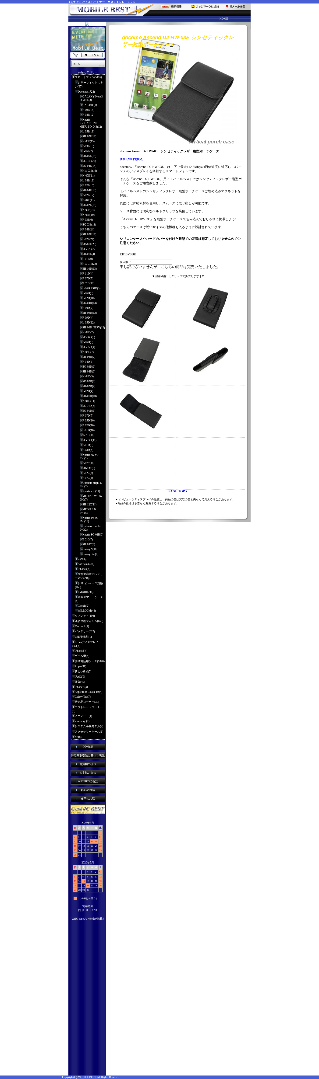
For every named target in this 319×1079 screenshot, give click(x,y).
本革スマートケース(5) (89, 598)
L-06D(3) (87, 293)
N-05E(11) (88, 175)
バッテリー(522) (85, 631)
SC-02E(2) (88, 249)
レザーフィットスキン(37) (89, 84)
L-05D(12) (88, 322)
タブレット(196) (85, 615)
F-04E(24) (88, 229)
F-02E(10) (88, 185)
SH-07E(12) (89, 136)
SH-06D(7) (88, 357)
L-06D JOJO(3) (91, 288)
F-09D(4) (87, 317)
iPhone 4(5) (81, 687)
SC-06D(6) (88, 337)
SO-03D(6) (88, 366)
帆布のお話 (88, 790)
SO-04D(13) (89, 303)
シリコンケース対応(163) (89, 585)
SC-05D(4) (88, 347)
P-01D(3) (87, 445)
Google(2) (83, 605)
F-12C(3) (87, 473)
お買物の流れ (87, 764)
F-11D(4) (87, 273)
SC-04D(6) (88, 405)
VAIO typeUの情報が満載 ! (87, 918)
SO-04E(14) (89, 165)
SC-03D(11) (89, 440)
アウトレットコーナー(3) (87, 709)
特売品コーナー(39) (87, 701)
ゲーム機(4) (82, 656)
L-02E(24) (88, 239)
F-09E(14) (88, 109)
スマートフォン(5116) (88, 77)
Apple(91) (80, 666)
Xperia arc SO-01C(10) (89, 519)
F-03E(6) (87, 219)
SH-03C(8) (88, 544)
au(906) (82, 559)
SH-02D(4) (88, 386)
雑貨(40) (80, 681)
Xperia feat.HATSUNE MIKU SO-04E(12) (91, 123)
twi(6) (78, 736)
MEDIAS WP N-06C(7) (91, 497)
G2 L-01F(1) (89, 105)
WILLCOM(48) (87, 610)
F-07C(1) (87, 478)
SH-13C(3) (88, 468)
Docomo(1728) (86, 91)
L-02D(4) (87, 391)
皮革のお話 (88, 798)
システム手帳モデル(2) (89, 726)
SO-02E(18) (89, 205)
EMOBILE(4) (85, 592)
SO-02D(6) (88, 381)
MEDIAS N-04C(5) (88, 511)
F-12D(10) (88, 298)
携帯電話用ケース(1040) (90, 661)
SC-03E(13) (89, 224)
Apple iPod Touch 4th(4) (88, 691)
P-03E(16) (88, 146)
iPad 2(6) (80, 676)
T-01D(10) (88, 435)
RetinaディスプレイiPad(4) (85, 643)
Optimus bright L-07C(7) (91, 484)
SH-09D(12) (89, 312)
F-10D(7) (87, 308)
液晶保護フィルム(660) (89, 621)
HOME (224, 18)
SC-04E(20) (89, 161)
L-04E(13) (88, 180)
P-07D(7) (87, 278)
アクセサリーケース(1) (89, 731)
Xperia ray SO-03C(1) (89, 456)
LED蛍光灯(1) (83, 636)
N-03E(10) (88, 214)
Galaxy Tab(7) (83, 696)
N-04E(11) (88, 200)
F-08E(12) (88, 114)
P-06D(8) (87, 342)
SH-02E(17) (89, 234)
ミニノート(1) (83, 716)
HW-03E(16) (89, 170)
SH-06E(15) (89, 156)
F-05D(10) (88, 420)
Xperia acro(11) (91, 491)
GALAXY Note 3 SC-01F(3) (91, 98)
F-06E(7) (87, 151)
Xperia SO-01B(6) (92, 534)
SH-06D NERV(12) (93, 327)
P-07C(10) (88, 463)
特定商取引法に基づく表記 (88, 755)
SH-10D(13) (89, 268)
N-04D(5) (88, 376)
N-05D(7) (88, 352)
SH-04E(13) (89, 190)
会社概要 (87, 746)
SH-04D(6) (88, 371)
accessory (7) (82, 721)
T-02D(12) (88, 283)
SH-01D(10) (89, 396)
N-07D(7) (88, 332)
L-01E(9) (87, 259)
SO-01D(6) (88, 410)
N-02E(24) (88, 210)
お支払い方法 (87, 772)
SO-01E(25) (89, 244)
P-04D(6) (87, 361)
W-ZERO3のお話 (88, 781)
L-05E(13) (88, 131)
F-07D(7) (87, 415)
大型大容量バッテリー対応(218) (89, 576)
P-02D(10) (88, 425)
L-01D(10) (88, 430)
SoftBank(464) (86, 564)
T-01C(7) (87, 539)
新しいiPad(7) (83, 671)
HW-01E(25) (89, 263)
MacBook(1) (82, 626)
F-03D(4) (87, 450)
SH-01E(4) (88, 254)
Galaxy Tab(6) (90, 554)
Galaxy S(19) (89, 549)
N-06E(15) (88, 141)
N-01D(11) (88, 401)
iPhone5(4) (84, 569)
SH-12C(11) (89, 504)
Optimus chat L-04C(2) (90, 528)
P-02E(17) (88, 195)
